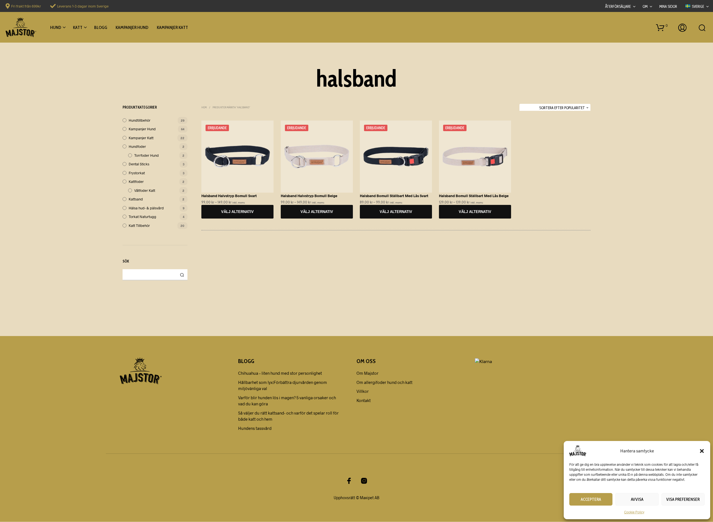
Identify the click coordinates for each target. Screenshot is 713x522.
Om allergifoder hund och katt (384, 382)
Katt (77, 27)
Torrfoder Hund (146, 155)
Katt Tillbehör (139, 225)
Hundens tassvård (255, 428)
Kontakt (363, 400)
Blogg (100, 27)
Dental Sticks (139, 164)
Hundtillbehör (139, 120)
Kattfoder (136, 181)
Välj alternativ (237, 212)
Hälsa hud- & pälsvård (146, 208)
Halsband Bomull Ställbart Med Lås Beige (474, 195)
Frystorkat (137, 173)
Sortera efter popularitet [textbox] (562, 108)
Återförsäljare (618, 6)
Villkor (362, 391)
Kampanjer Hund (132, 27)
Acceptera (591, 499)
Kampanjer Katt (172, 27)
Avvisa (637, 499)
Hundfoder (137, 146)
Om (645, 6)
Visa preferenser (683, 499)
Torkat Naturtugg (142, 216)
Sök (181, 274)
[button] (702, 451)
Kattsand (136, 199)
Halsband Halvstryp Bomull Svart (229, 195)
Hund (55, 27)
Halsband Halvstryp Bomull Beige (309, 195)
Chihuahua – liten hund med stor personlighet (280, 373)
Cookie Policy (634, 512)
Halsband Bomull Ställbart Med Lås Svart (394, 195)
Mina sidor (668, 6)
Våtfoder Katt (144, 190)
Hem (204, 107)
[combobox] (554, 108)
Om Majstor (367, 373)
